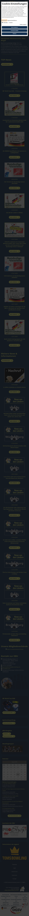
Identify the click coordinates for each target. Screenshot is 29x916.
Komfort (11, 22)
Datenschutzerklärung (12, 20)
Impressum (4, 20)
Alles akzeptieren (14, 27)
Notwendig (5, 22)
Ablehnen (14, 33)
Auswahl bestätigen (14, 30)
